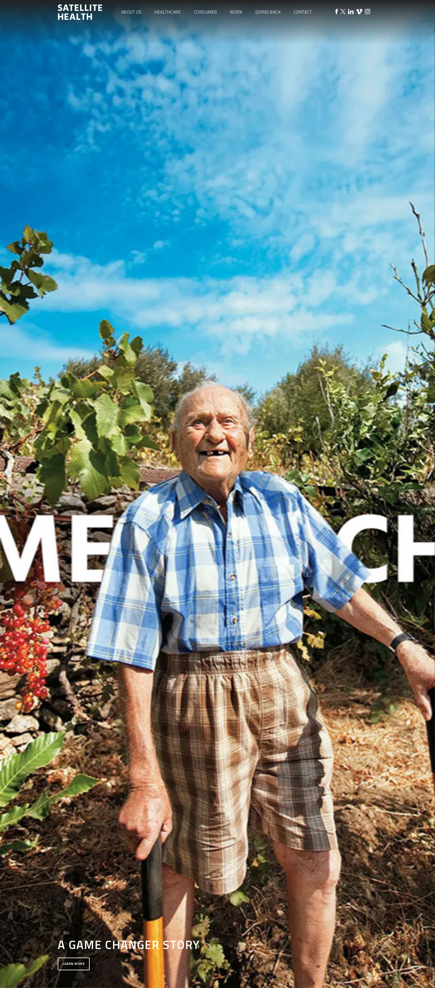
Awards (236, 42)
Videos (236, 51)
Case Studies (236, 33)
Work (236, 12)
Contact (303, 12)
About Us (131, 12)
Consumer (205, 12)
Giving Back (268, 12)
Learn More (74, 963)
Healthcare (167, 12)
